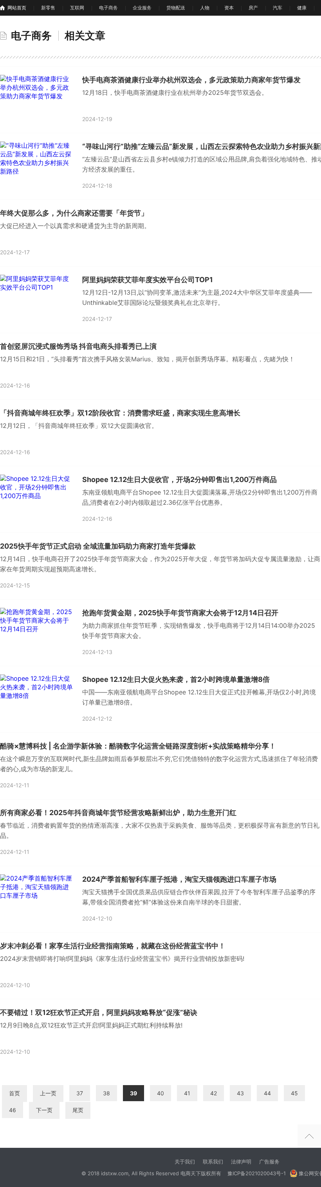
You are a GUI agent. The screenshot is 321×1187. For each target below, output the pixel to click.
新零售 (48, 8)
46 (12, 1110)
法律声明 (241, 1161)
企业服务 (142, 8)
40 (160, 1093)
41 (187, 1093)
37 (79, 1093)
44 (267, 1093)
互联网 (77, 8)
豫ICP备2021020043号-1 (256, 1173)
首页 (14, 1093)
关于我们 (185, 1161)
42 (213, 1093)
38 (106, 1093)
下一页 (44, 1110)
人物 (204, 8)
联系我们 (213, 1161)
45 (294, 1093)
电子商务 (108, 8)
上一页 (48, 1093)
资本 (229, 8)
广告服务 (269, 1161)
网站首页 (16, 8)
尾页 (77, 1110)
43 (240, 1093)
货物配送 (175, 8)
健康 (302, 8)
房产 (253, 8)
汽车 (277, 8)
